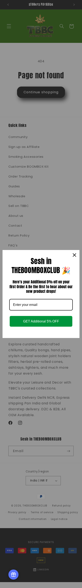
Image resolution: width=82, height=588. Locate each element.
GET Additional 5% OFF (41, 321)
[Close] (74, 255)
